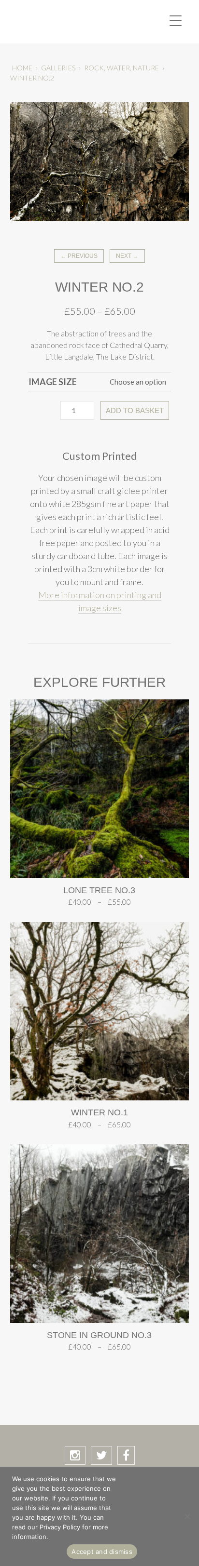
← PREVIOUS (79, 256)
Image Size (52, 381)
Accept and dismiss (101, 1551)
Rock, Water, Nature (121, 68)
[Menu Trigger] (175, 20)
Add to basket (135, 410)
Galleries (58, 68)
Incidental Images (69, 21)
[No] (187, 1516)
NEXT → (127, 256)
